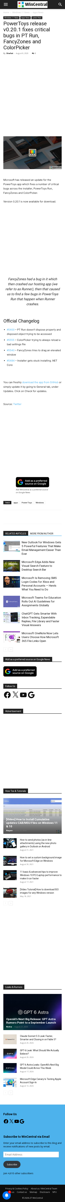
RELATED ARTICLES (15, 533)
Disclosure (45, 1192)
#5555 (10, 340)
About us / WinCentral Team (44, 1188)
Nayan (9, 830)
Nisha (9, 1026)
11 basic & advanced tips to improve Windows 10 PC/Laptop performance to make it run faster (41, 875)
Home (6, 12)
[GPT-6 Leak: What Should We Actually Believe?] (10, 1054)
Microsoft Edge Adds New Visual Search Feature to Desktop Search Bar (38, 565)
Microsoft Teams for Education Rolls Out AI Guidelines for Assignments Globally (41, 601)
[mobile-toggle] (5, 4)
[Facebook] (17, 128)
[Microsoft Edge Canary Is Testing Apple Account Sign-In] (10, 1082)
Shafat (9, 53)
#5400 (10, 329)
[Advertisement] (32, 91)
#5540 (10, 350)
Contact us (22, 1192)
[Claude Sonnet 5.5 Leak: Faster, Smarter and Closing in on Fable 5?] (10, 1039)
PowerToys (27, 502)
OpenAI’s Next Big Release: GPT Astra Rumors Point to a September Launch (31, 1020)
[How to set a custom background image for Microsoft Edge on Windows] (10, 861)
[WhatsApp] (40, 128)
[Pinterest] (32, 128)
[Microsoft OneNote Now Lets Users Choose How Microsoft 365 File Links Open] (11, 637)
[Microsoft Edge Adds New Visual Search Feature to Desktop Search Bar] (11, 566)
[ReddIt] (55, 128)
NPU (54, 1192)
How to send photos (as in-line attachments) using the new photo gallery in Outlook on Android (38, 843)
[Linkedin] (47, 128)
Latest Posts (36, 17)
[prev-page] (5, 649)
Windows (40, 502)
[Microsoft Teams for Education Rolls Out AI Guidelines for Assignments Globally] (11, 601)
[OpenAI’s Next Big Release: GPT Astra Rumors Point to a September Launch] (32, 1012)
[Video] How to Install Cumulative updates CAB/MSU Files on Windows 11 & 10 (32, 823)
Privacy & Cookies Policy (16, 1188)
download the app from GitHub (40, 382)
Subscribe (12, 1164)
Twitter (17, 404)
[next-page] (11, 649)
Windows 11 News (21, 12)
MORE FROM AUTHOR (41, 533)
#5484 (11, 360)
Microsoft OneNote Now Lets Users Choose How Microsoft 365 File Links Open (40, 637)
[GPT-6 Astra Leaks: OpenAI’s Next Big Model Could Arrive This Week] (10, 1068)
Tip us (11, 1192)
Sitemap (33, 1192)
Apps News (38, 12)
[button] (60, 4)
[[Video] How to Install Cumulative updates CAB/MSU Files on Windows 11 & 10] (32, 816)
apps (16, 502)
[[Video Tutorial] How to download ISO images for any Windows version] (10, 893)
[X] (25, 128)
